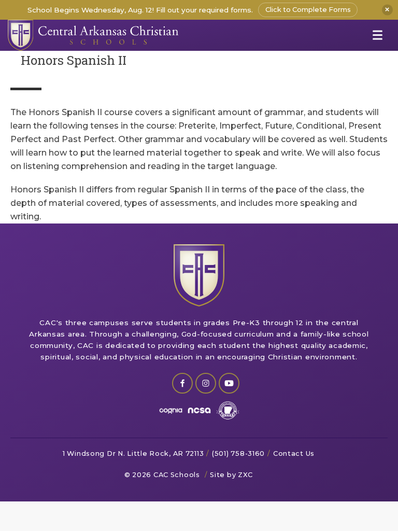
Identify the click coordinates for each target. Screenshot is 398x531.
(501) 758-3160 (238, 453)
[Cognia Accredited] (170, 410)
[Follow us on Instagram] (205, 383)
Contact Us (294, 453)
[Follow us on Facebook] (182, 383)
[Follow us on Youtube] (229, 383)
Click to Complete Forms (308, 9)
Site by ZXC (231, 475)
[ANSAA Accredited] (227, 410)
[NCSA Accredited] (199, 410)
